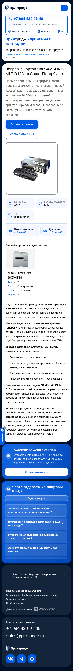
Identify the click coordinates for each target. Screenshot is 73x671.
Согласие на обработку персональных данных (32, 595)
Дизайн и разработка (19, 609)
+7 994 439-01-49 (28, 19)
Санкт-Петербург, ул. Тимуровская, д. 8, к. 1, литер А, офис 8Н (39, 576)
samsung (43, 54)
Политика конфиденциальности (24, 591)
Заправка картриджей (26, 54)
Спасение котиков (16, 599)
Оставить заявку (22, 124)
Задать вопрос (36, 498)
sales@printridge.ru (25, 635)
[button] (32, 168)
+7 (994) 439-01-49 (22, 134)
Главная (9, 54)
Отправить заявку (36, 471)
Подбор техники (15, 603)
